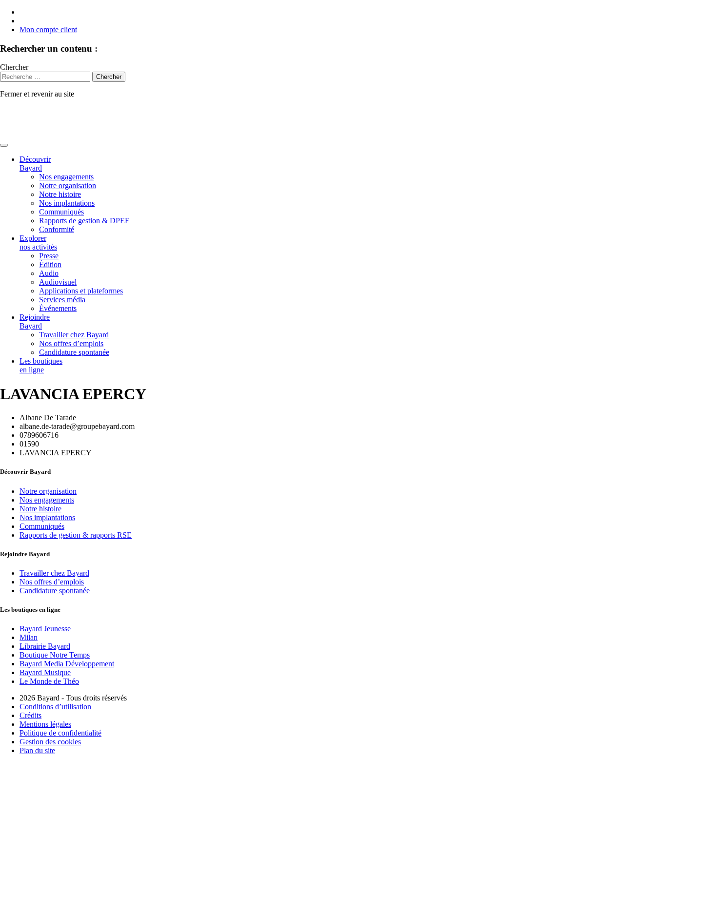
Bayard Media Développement (67, 664)
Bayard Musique (45, 672)
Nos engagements (66, 177)
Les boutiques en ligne (41, 365)
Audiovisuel (58, 282)
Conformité (56, 229)
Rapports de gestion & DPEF (84, 220)
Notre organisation (67, 185)
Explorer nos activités (38, 242)
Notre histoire (60, 194)
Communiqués (61, 212)
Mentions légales (45, 724)
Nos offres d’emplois (71, 343)
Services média (62, 299)
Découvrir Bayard (35, 163)
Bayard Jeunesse (45, 628)
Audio (49, 273)
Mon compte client (48, 29)
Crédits (30, 715)
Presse (49, 256)
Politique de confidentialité (60, 733)
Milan (29, 637)
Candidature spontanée (74, 352)
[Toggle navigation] (4, 145)
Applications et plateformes (81, 291)
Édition (50, 264)
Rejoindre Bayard (35, 321)
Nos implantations (67, 203)
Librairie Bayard (45, 646)
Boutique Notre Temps (55, 655)
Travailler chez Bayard (74, 334)
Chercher (14, 67)
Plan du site (37, 750)
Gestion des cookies (50, 742)
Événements (58, 308)
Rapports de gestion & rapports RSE (76, 535)
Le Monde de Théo (49, 681)
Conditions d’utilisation (55, 706)
